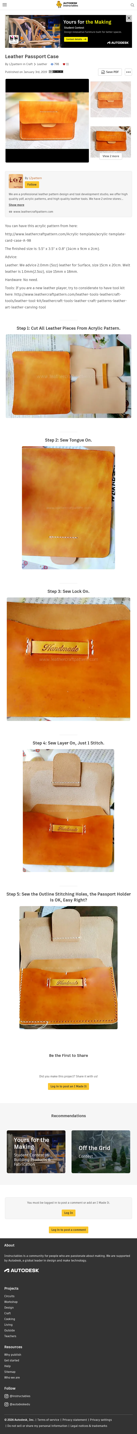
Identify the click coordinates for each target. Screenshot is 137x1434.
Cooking (9, 1319)
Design (9, 1308)
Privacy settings (101, 1420)
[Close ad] (129, 18)
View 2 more (111, 156)
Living (8, 1325)
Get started (11, 1360)
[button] (4, 5)
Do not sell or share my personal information (37, 1426)
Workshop (11, 1302)
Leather (42, 64)
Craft (29, 64)
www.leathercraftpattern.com (33, 212)
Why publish (12, 1355)
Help (7, 1366)
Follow (32, 185)
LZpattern (15, 64)
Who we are (12, 1377)
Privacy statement (74, 1420)
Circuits (9, 1296)
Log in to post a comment (68, 1230)
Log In (68, 1213)
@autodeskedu (20, 1404)
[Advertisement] (68, 31)
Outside (9, 1330)
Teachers (10, 1336)
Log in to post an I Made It (68, 1086)
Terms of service (48, 1420)
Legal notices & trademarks (88, 1426)
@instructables (20, 1396)
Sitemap (10, 1372)
